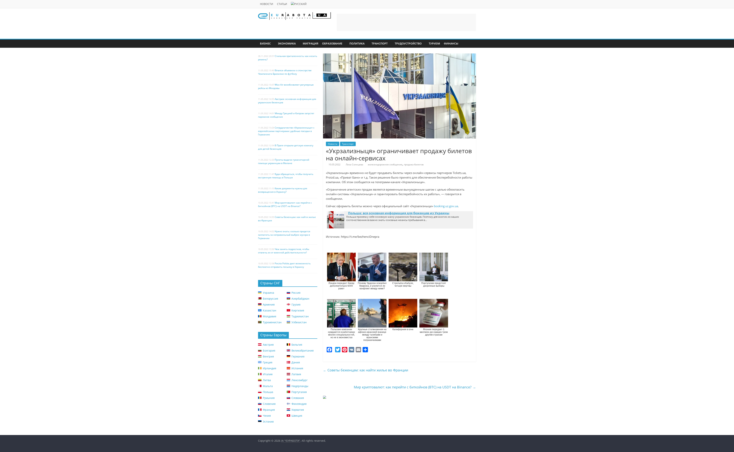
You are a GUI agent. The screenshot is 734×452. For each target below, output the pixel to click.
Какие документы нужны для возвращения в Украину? (282, 190)
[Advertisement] (406, 22)
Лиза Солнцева (354, 164)
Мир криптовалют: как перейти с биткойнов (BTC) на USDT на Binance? (415, 387)
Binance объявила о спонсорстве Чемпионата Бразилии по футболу (285, 72)
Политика (357, 43)
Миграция (310, 43)
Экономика (287, 43)
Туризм (434, 43)
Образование (332, 43)
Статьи (282, 4)
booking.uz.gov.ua (446, 206)
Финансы (451, 43)
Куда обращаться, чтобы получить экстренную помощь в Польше (285, 175)
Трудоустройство (408, 43)
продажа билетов (414, 164)
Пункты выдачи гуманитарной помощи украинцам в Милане (283, 161)
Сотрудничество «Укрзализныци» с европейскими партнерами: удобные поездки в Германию (286, 131)
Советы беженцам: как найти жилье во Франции (365, 370)
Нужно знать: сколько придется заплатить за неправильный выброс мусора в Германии (284, 235)
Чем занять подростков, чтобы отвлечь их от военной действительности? (283, 250)
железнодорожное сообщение (385, 164)
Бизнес (265, 43)
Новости (266, 4)
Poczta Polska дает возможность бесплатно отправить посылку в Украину (284, 265)
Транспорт (380, 43)
